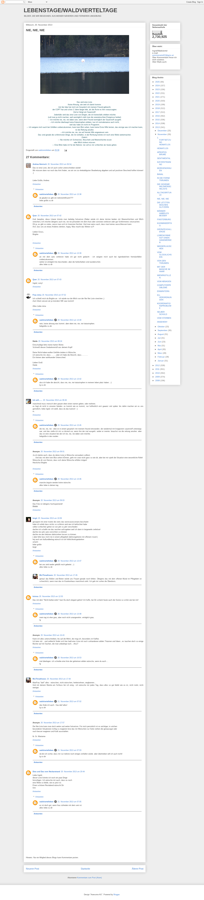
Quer (35, 216)
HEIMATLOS (162, 148)
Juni (160, 342)
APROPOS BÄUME (162, 153)
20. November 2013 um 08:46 (55, 400)
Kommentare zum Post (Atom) (89, 878)
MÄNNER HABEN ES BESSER (163, 213)
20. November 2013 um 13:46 (69, 479)
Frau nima (37, 295)
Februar (161, 357)
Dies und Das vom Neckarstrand (46, 772)
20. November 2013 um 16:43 (52, 635)
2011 (157, 369)
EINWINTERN (163, 291)
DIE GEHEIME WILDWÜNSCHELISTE (164, 186)
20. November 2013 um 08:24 (50, 341)
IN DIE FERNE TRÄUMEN (163, 179)
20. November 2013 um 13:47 (69, 561)
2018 (157, 108)
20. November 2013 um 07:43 (49, 279)
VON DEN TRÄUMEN (163, 262)
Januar (161, 361)
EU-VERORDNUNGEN (164, 297)
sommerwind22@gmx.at (163, 55)
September (163, 330)
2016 (157, 116)
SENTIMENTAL (164, 158)
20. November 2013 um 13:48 (69, 614)
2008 (157, 380)
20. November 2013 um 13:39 (69, 253)
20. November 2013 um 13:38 (69, 194)
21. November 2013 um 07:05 (69, 802)
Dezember (162, 130)
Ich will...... (37, 400)
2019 (157, 104)
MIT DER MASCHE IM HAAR (163, 269)
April (160, 349)
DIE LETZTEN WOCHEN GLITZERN (163, 204)
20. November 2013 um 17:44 (59, 679)
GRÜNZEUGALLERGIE (164, 230)
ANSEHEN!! (162, 322)
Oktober (161, 326)
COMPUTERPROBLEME (164, 286)
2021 (157, 97)
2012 (157, 365)
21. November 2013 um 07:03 (69, 750)
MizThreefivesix (46, 575)
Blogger (116, 894)
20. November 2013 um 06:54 (59, 164)
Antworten (37, 184)
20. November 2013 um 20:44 (73, 772)
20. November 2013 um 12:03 (51, 596)
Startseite (85, 869)
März (160, 353)
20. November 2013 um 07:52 (54, 295)
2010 (157, 373)
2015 (157, 120)
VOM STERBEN (164, 318)
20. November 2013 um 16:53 (69, 658)
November (162, 134)
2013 (157, 127)
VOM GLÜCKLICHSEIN (164, 254)
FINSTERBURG (164, 219)
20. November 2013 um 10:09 (50, 518)
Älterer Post (137, 869)
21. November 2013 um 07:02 (69, 701)
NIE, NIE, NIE (163, 199)
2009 (157, 377)
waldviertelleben (46, 194)
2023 (157, 89)
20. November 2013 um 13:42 (69, 379)
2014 (157, 123)
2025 (157, 82)
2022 (157, 93)
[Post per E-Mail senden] (65, 150)
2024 (157, 85)
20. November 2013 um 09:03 (52, 500)
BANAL (160, 174)
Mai (159, 345)
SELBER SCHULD (162, 313)
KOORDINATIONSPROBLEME (164, 305)
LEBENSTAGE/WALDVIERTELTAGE (70, 10)
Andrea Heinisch (40, 164)
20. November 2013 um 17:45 (65, 575)
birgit (35, 518)
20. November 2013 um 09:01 (52, 451)
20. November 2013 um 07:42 (49, 216)
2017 (157, 112)
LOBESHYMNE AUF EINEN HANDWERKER (164, 238)
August (161, 334)
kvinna (35, 596)
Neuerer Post (32, 869)
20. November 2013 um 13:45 (69, 425)
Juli (159, 338)
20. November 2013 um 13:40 (69, 320)
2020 (157, 101)
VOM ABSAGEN (164, 281)
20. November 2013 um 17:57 (52, 723)
